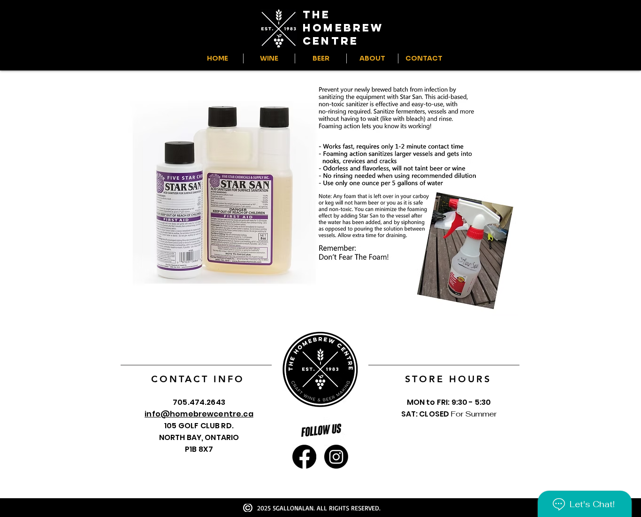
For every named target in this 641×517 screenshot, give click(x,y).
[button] (269, 58)
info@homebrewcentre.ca (199, 414)
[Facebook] (304, 457)
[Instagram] (336, 457)
